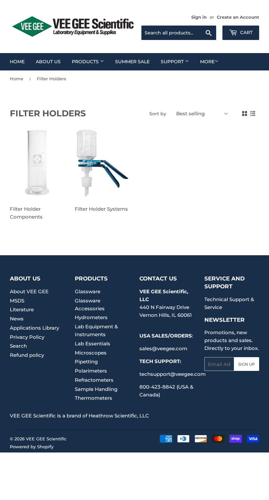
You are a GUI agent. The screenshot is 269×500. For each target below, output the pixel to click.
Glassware (87, 291)
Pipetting (86, 361)
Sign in (199, 17)
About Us (48, 62)
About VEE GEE (29, 291)
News (17, 319)
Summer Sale (132, 62)
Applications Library (34, 328)
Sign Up (246, 364)
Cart (246, 32)
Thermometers (93, 398)
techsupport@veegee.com (172, 374)
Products (86, 62)
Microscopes (91, 353)
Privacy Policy (27, 337)
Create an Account (238, 17)
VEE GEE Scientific (46, 438)
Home (17, 62)
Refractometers (94, 380)
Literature (22, 309)
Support (173, 62)
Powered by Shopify (31, 446)
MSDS (17, 301)
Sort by (157, 114)
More (207, 62)
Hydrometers (91, 317)
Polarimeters (91, 371)
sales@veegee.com (163, 348)
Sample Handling (96, 389)
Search (18, 346)
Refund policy (27, 355)
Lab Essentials (92, 343)
